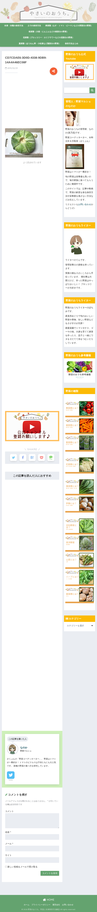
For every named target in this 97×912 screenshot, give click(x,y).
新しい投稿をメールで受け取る (22, 867)
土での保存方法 (34, 25)
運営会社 (56, 905)
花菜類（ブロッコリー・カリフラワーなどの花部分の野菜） (48, 37)
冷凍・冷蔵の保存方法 (13, 25)
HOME (50, 899)
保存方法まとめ (71, 43)
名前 (8, 832)
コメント (9, 811)
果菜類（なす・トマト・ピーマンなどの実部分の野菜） (69, 25)
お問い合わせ (84, 204)
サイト (8, 855)
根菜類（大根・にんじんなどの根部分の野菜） (48, 31)
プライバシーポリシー (40, 905)
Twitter (10, 780)
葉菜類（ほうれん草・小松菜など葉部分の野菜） (39, 43)
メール (9, 844)
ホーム (26, 905)
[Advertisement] (32, 104)
